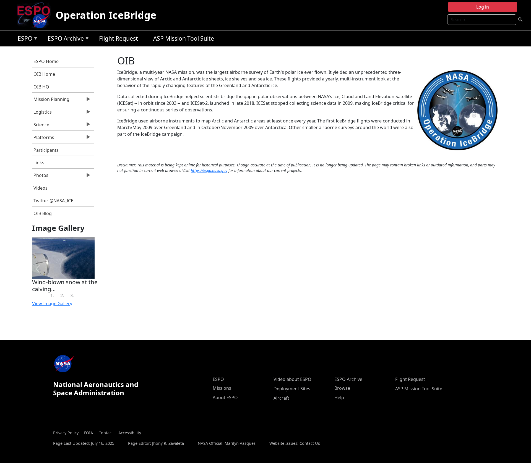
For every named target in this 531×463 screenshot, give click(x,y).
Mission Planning (50, 100)
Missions (222, 388)
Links (38, 162)
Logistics (42, 113)
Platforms (43, 138)
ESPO (23, 39)
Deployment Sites (292, 389)
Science (40, 126)
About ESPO (225, 397)
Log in (482, 7)
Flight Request (118, 38)
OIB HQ (41, 87)
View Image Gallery (52, 303)
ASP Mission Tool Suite (183, 38)
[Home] (36, 15)
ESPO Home (46, 61)
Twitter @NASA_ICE (53, 201)
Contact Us (310, 443)
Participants (46, 150)
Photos (40, 176)
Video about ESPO (292, 379)
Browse (342, 388)
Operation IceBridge (106, 15)
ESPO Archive (64, 39)
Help (339, 397)
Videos (40, 188)
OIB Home (44, 74)
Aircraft (281, 398)
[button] (37, 268)
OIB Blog (42, 213)
